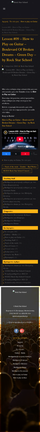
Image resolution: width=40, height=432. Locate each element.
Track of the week (11, 243)
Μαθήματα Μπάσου (12, 220)
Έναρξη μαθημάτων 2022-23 (16, 273)
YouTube (5, 109)
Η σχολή (20, 346)
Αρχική (5, 21)
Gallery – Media (11, 234)
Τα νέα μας (14, 21)
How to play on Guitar (29, 21)
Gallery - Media (20, 353)
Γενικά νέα (9, 248)
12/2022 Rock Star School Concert (18, 271)
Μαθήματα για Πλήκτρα (14, 217)
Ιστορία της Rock (12, 254)
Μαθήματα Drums (11, 223)
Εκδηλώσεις (9, 251)
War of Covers (10, 246)
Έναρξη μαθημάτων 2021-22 (16, 279)
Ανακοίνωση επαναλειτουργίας (18, 282)
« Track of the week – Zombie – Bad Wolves (20, 166)
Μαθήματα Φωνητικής (20, 371)
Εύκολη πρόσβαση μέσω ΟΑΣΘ (20, 322)
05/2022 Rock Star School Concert (18, 276)
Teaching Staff (10, 240)
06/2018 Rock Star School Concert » (17, 170)
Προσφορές (9, 257)
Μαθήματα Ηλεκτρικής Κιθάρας (17, 215)
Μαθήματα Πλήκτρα (20, 360)
